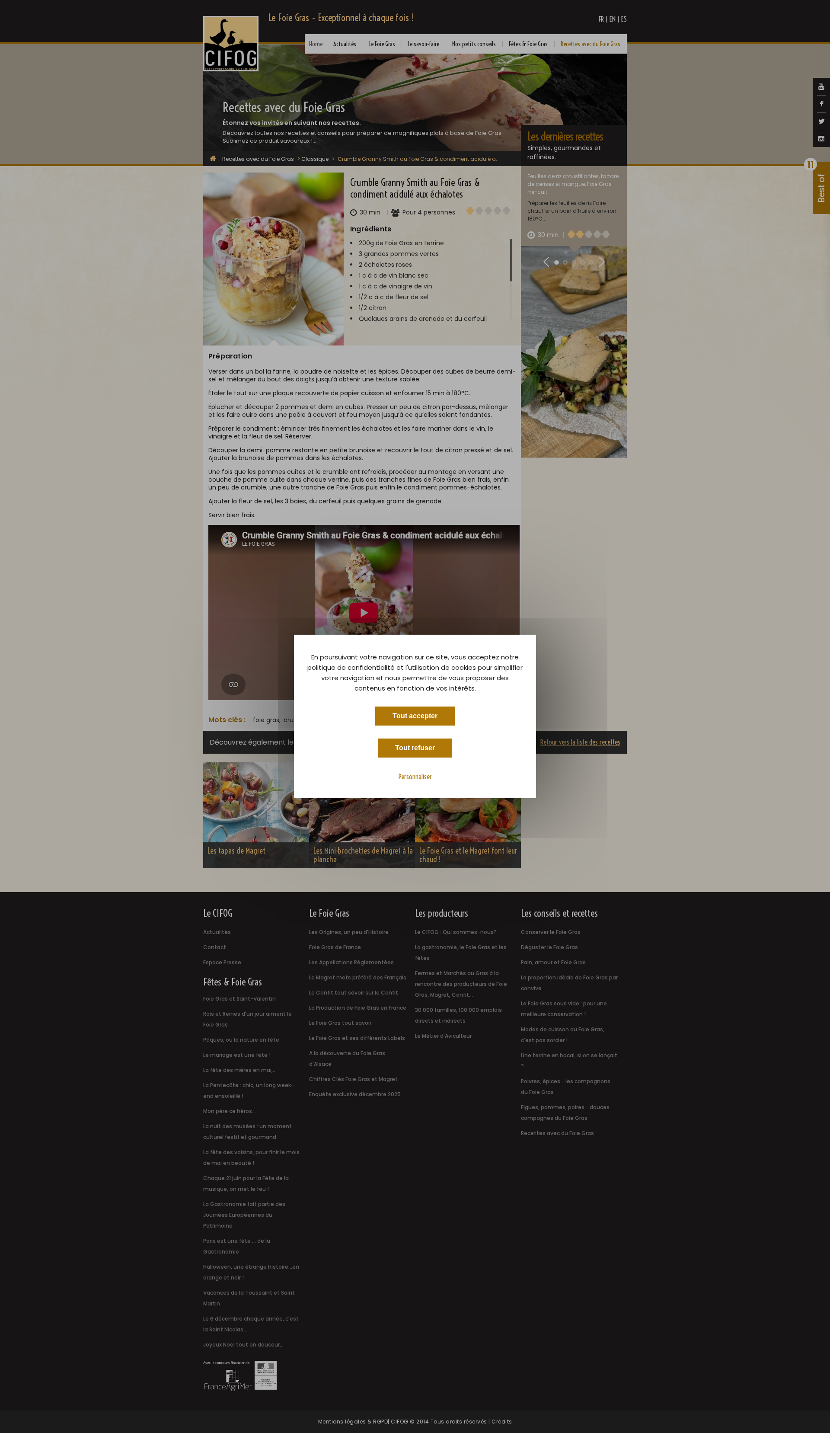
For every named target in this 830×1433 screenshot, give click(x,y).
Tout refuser (415, 748)
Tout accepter (415, 716)
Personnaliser (415, 776)
